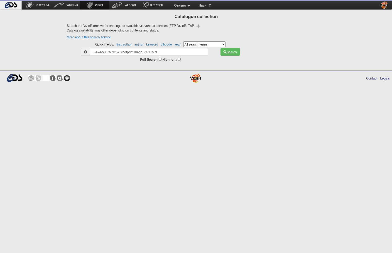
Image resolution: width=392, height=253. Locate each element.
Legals (385, 78)
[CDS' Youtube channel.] (60, 78)
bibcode (166, 44)
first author (124, 44)
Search (232, 52)
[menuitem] (11, 5)
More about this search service (89, 37)
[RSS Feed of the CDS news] (38, 78)
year (177, 44)
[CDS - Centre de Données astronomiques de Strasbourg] (14, 78)
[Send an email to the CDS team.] (31, 78)
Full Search (149, 59)
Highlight (170, 59)
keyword (152, 44)
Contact (371, 78)
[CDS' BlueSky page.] (45, 78)
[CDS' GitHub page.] (67, 78)
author (139, 44)
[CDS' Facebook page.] (52, 78)
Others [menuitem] (180, 5)
